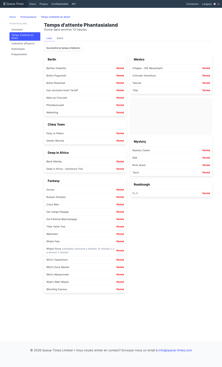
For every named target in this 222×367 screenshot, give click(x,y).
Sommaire (17, 29)
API (74, 3)
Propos (44, 3)
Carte (60, 38)
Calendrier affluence (22, 43)
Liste (49, 38)
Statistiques (18, 48)
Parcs (33, 3)
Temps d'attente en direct (22, 36)
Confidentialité (59, 3)
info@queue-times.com (175, 350)
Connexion (192, 3)
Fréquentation (19, 54)
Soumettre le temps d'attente (63, 47)
